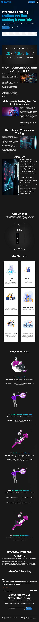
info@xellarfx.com (26, 617)
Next (36, 591)
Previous (32, 591)
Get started (5, 27)
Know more (14, 27)
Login (32, 2)
